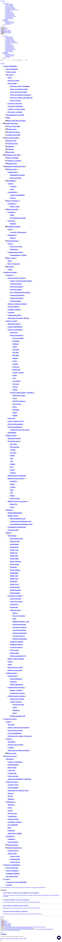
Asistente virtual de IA (14, 848)
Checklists (27, 928)
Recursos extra (12, 813)
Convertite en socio (18, 929)
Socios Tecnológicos (12, 870)
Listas (12, 189)
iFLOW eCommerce (19, 401)
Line (11, 461)
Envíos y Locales (11, 321)
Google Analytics (13, 842)
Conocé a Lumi (15, 856)
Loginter (15, 364)
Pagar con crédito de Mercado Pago (21, 97)
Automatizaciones (12, 241)
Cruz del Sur (17, 381)
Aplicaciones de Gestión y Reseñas (18, 318)
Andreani (15, 344)
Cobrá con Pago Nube (9, 6)
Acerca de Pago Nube (13, 126)
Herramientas (5, 20)
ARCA (15, 713)
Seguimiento (10, 146)
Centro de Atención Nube (5, 887)
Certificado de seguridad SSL (17, 527)
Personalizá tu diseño (9, 12)
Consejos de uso (15, 862)
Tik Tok (10, 796)
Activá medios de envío (9, 15)
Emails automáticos (16, 679)
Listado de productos (16, 641)
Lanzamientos (5, 19)
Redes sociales (14, 653)
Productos (9, 275)
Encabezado (14, 607)
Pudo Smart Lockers (19, 395)
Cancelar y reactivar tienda (16, 109)
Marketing (9, 759)
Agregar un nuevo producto (16, 278)
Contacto (9, 885)
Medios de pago (11, 435)
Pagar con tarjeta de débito (18, 92)
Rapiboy (15, 415)
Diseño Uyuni (14, 550)
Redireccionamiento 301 (17, 716)
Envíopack (16, 349)
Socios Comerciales (12, 868)
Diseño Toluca (14, 558)
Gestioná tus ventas (9, 11)
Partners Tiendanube (9, 18)
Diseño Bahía (14, 573)
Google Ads (11, 770)
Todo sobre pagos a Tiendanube (20, 86)
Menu (3, 33)
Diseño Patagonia (15, 590)
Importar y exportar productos (17, 304)
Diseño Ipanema (15, 593)
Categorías (5, 3)
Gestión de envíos (12, 143)
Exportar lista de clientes (15, 744)
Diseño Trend (14, 584)
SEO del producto (15, 301)
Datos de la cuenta (13, 80)
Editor (12, 215)
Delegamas (16, 409)
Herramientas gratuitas (9, 21)
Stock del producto (16, 289)
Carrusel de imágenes (19, 630)
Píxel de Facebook (18, 704)
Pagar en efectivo (15, 100)
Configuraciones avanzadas (10, 16)
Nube (8, 118)
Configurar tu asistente (14, 160)
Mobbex (12, 464)
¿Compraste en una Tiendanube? (16, 882)
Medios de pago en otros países (17, 501)
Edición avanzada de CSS (18, 656)
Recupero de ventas (16, 246)
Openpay (13, 472)
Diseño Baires (14, 544)
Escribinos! (2, 63)
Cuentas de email (13, 530)
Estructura (11, 221)
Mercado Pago (14, 447)
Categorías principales (20, 633)
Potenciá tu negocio (10, 756)
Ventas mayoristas (12, 845)
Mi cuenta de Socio (12, 876)
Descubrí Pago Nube (11, 123)
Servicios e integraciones (9, 929)
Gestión (10, 183)
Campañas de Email (13, 226)
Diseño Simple (14, 564)
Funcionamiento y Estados (18, 255)
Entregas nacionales (16, 335)
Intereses (13, 198)
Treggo (15, 398)
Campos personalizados (17, 195)
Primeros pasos (11, 72)
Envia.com (16, 367)
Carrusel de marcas (19, 636)
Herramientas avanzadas (18, 218)
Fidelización (14, 249)
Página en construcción (15, 670)
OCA (14, 378)
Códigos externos (15, 702)
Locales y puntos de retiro (16, 421)
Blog (14, 928)
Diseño (8, 533)
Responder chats (12, 163)
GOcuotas (13, 452)
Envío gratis (11, 418)
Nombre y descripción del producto (21, 281)
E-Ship (15, 375)
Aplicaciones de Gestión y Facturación (20, 736)
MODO (12, 455)
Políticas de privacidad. (14, 938)
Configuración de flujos (15, 252)
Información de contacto (15, 667)
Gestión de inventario (14, 315)
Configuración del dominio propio (20, 521)
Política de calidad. (22, 938)
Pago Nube (13, 444)
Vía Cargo (16, 384)
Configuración (12, 172)
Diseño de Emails (12, 209)
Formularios (12, 203)
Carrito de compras (16, 647)
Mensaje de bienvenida (20, 639)
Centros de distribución (15, 326)
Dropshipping (12, 432)
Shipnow (15, 358)
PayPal (12, 470)
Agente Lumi (12, 853)
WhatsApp (13, 681)
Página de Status (17, 930)
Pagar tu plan (12, 83)
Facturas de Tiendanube (15, 106)
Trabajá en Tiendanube (48, 929)
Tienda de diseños (15, 926)
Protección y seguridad (15, 112)
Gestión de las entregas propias (19, 430)
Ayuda (5, 930)
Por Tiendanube (13, 825)
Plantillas (13, 223)
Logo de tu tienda (15, 598)
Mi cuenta (9, 75)
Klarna (12, 495)
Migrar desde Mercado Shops (16, 120)
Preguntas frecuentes (13, 132)
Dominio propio (13, 515)
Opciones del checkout (17, 699)
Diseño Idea (13, 581)
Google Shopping (13, 787)
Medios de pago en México (16, 478)
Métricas (13, 238)
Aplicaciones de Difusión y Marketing (19, 779)
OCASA (15, 387)
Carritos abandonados (14, 733)
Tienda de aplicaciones (9, 22)
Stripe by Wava (15, 498)
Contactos (13, 186)
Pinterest (10, 793)
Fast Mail (16, 352)
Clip (11, 492)
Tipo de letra (14, 604)
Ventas (10, 243)
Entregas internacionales (15, 424)
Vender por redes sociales (41, 926)
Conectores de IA (13, 850)
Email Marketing (13, 764)
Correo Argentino (18, 338)
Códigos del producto (16, 298)
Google (15, 707)
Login (4, 25)
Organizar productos (14, 309)
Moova (15, 407)
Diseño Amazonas (15, 561)
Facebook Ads (12, 773)
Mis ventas (11, 724)
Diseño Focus (14, 578)
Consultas (11, 747)
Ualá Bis (12, 450)
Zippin (15, 347)
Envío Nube (13, 332)
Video (14, 618)
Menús (10, 664)
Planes (10, 77)
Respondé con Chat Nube (10, 8)
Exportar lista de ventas (15, 730)
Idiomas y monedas (16, 690)
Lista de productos (13, 306)
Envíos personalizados (14, 427)
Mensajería (16, 710)
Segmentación (12, 192)
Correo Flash (17, 404)
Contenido (11, 212)
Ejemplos (17, 928)
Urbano (15, 389)
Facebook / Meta (13, 785)
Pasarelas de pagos (13, 441)
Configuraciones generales (16, 687)
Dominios (9, 510)
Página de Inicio (15, 610)
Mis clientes (11, 742)
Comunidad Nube (10, 930)
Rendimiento (12, 235)
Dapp (12, 490)
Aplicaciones (10, 802)
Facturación (10, 152)
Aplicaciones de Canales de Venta (18, 790)
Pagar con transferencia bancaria (20, 95)
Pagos (9, 827)
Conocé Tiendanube (9, 4)
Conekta (12, 487)
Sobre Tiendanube (12, 69)
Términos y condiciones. (5, 938)
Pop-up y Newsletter (19, 616)
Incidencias (10, 149)
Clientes (8, 739)
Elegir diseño (12, 535)
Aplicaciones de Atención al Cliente (19, 750)
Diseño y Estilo (14, 206)
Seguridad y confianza (15, 822)
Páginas (10, 661)
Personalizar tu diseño (15, 596)
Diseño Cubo (14, 576)
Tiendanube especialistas (27, 929)
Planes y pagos (10, 258)
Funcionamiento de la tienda (15, 115)
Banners (15, 613)
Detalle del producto (16, 644)
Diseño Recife (14, 547)
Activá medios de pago (9, 14)
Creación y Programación (18, 232)
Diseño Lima (14, 555)
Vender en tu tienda (32, 926)
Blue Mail (16, 355)
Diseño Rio (13, 567)
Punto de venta (11, 753)
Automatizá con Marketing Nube (11, 9)
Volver (2, 916)
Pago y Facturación (14, 264)
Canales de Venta (13, 819)
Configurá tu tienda (9, 5)
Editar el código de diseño (16, 659)
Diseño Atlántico (15, 570)
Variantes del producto (17, 295)
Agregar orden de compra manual (18, 727)
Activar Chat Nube (13, 158)
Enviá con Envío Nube (9, 7)
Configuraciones (11, 673)
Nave (11, 458)
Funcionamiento (15, 859)
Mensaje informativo (16, 684)
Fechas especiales (13, 776)
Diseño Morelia (15, 587)
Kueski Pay (13, 481)
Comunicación (12, 676)
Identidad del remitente (17, 175)
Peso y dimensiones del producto (20, 292)
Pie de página (14, 650)
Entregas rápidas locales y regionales (21, 392)
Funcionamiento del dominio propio (21, 524)
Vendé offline (7, 10)
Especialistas (7, 23)
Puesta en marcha (15, 178)
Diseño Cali (13, 553)
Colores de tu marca (16, 601)
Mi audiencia (11, 181)
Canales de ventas (11, 782)
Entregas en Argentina (15, 329)
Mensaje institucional (19, 624)
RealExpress (16, 369)
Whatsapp (11, 799)
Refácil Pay (13, 504)
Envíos (10, 229)
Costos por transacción (15, 103)
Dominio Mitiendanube (15, 513)
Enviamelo (16, 341)
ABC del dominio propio (17, 518)
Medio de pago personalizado (17, 475)
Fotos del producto (16, 284)
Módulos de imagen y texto (21, 621)
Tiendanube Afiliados (13, 873)
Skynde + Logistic (18, 372)
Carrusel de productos (19, 627)
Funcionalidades (9, 926)
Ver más (6, 879)
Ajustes (10, 269)
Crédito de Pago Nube (13, 135)
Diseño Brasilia (15, 541)
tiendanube (2, 1)
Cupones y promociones (15, 762)
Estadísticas (11, 830)
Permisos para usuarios (17, 693)
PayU (12, 467)
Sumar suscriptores (13, 201)
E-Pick (15, 361)
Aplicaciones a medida (15, 833)
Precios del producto (16, 286)
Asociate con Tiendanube (11, 865)
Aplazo (12, 484)
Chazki (15, 412)
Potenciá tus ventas (9, 17)
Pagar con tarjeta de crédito (19, 89)
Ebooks (20, 928)
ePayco (12, 507)
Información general (14, 324)
